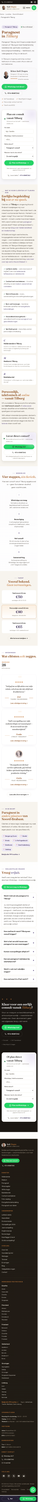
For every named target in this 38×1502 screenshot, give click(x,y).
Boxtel (25, 836)
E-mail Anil (7, 1480)
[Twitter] (14, 1493)
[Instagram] (35, 2)
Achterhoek (28, 1419)
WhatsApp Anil (20, 447)
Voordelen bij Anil (7, 1270)
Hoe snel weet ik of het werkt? (16, 996)
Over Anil (5, 1267)
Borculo (4, 1370)
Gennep (4, 1409)
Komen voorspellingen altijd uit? (16, 969)
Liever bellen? (20, 175)
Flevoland (4, 1337)
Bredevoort (5, 1373)
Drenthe (4, 1312)
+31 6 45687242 (8, 2)
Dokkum (4, 1348)
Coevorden (5, 1309)
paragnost (27, 222)
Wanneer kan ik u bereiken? (13, 152)
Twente (4, 1421)
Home (2, 14)
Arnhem (4, 1367)
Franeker (4, 1353)
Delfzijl (4, 1387)
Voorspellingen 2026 (8, 1242)
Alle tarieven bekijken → (19, 638)
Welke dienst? (8, 144)
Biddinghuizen (6, 1328)
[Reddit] (24, 1493)
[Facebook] (31, 2)
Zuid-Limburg (17, 1421)
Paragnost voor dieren (9, 1223)
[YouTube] (19, 1493)
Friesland (4, 1356)
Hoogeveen (5, 1317)
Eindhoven (8, 845)
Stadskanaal (5, 1395)
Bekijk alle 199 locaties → (11, 854)
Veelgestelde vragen (8, 1286)
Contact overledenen (8, 1213)
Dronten (4, 1331)
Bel (11, 1499)
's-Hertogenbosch (21, 840)
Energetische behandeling (10, 1220)
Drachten (4, 1351)
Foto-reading (6, 1216)
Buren (3, 1376)
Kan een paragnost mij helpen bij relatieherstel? (16, 977)
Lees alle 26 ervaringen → (18, 794)
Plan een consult (12, 1178)
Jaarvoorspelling (7, 1245)
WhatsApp (28, 1499)
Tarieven (4, 1277)
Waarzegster (6, 1204)
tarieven (5, 423)
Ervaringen (5, 1280)
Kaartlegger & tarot (8, 1255)
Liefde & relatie (6, 1232)
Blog (3, 1283)
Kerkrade (4, 1415)
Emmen (4, 1315)
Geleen (4, 1406)
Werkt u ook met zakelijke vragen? (14, 987)
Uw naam (7, 127)
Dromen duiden (7, 1239)
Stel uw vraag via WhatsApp (17, 887)
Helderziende (6, 1194)
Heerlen (4, 1412)
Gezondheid (5, 1235)
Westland (9, 1421)
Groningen (5, 1390)
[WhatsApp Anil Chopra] (31, 1490)
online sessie (26, 406)
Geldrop (8, 849)
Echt (3, 1403)
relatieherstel (19, 274)
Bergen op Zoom (11, 836)
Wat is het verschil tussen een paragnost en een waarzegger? (16, 960)
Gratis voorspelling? (8, 1258)
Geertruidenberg (23, 845)
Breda (7, 840)
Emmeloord (5, 1334)
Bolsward (4, 1345)
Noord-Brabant (18, 14)
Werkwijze (5, 1274)
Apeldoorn (5, 1364)
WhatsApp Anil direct (15, 87)
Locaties (8, 14)
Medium (4, 1197)
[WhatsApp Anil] (34, 7)
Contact (4, 1290)
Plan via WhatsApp (20, 163)
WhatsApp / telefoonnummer (13, 136)
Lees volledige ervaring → (19, 703)
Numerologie (6, 1251)
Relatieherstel (6, 1210)
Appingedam (5, 1384)
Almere (4, 1326)
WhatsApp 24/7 (9, 1473)
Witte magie (6, 1207)
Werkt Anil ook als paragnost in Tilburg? (16, 897)
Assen (3, 1306)
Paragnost (5, 1200)
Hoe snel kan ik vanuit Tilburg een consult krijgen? (15, 950)
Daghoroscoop (7, 1248)
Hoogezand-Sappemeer (9, 1392)
